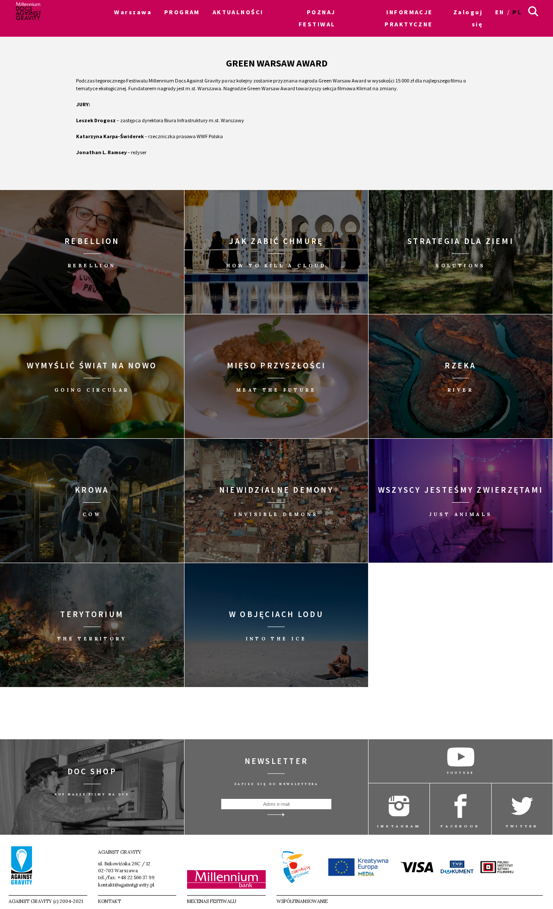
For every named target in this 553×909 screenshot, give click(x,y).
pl (517, 12)
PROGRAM (182, 12)
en (500, 12)
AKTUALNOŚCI (238, 12)
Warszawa (133, 12)
